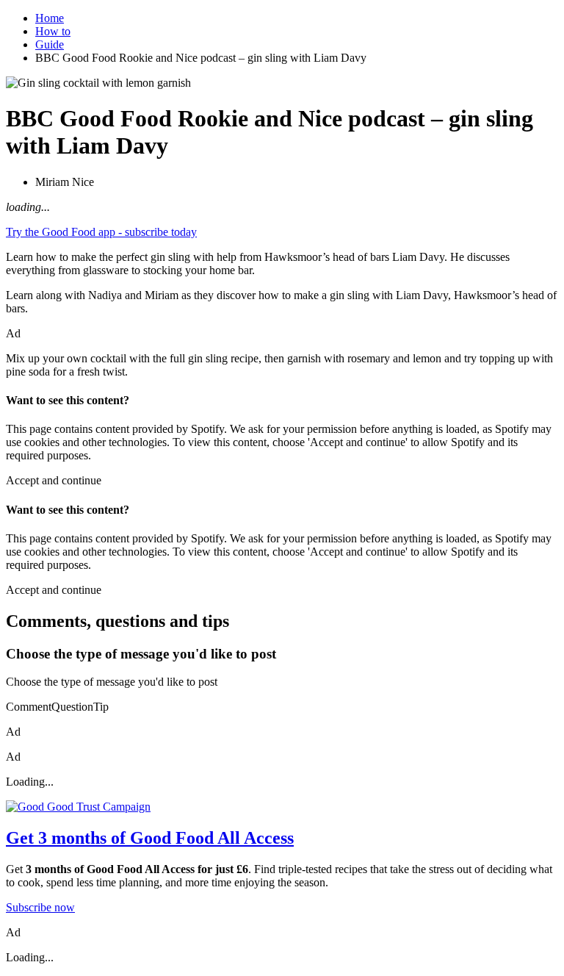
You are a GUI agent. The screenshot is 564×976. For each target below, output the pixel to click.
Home (49, 18)
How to (52, 31)
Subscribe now (40, 907)
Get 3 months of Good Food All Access (150, 837)
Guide (49, 44)
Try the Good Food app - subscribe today (101, 232)
